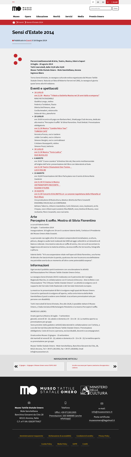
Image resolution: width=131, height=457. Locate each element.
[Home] (21, 8)
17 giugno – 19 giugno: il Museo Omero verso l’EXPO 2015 (37, 365)
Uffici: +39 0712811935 (65, 412)
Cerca (115, 8)
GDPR (75, 444)
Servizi (68, 16)
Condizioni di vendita (85, 436)
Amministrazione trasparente (31, 436)
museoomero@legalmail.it (102, 420)
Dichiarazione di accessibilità (60, 436)
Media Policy (62, 444)
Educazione (42, 16)
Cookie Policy (46, 444)
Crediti (85, 444)
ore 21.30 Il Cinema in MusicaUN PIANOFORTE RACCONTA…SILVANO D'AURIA (47, 185)
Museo (16, 16)
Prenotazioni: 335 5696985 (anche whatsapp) (65, 417)
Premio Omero (96, 16)
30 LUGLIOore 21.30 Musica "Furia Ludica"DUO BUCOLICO (48, 152)
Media (81, 16)
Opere (28, 16)
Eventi (21, 22)
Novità (56, 16)
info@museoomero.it (102, 411)
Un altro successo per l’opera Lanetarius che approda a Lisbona (90, 366)
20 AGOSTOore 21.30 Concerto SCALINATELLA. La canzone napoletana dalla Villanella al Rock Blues (67, 194)
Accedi (115, 2)
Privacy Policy (104, 436)
